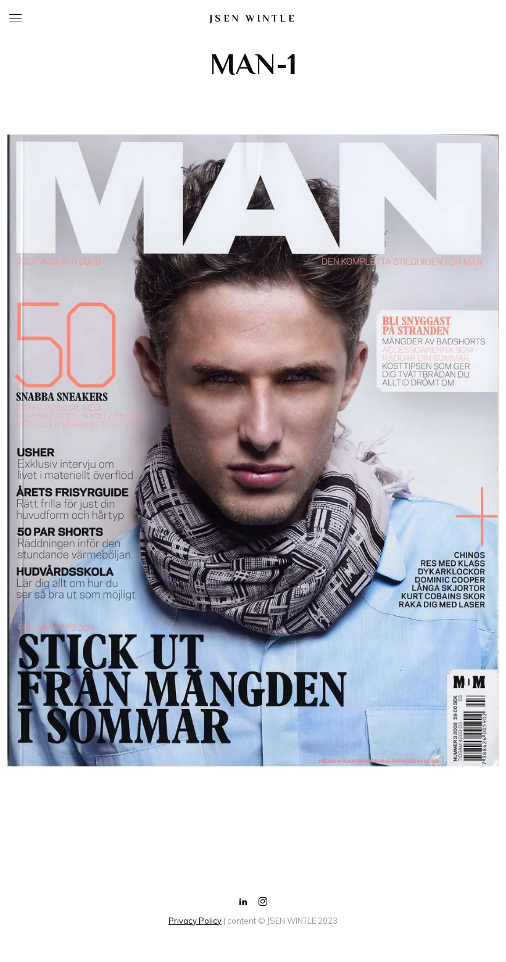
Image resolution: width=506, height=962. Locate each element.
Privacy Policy (195, 921)
